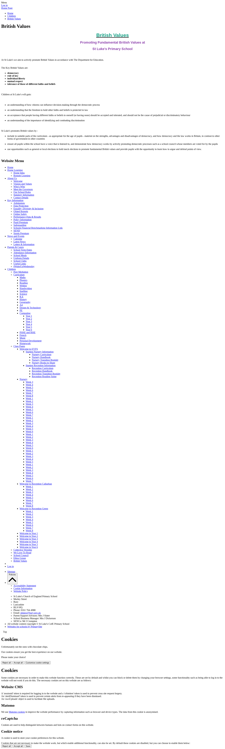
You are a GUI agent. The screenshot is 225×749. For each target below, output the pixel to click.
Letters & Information (23, 244)
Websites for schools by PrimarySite (24, 626)
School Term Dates (22, 250)
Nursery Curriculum (41, 354)
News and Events (15, 236)
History (23, 299)
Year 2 (29, 318)
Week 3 (29, 382)
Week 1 (29, 398)
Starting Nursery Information (40, 351)
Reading (24, 283)
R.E (21, 296)
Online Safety (20, 214)
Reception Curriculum (42, 368)
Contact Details (20, 197)
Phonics (23, 280)
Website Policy (20, 591)
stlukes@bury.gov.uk (30, 613)
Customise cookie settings (37, 663)
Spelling (24, 291)
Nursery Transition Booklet (45, 360)
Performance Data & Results (27, 217)
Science (23, 294)
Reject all (6, 663)
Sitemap (11, 571)
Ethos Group (19, 558)
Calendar (17, 239)
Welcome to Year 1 (29, 533)
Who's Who (19, 186)
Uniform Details (21, 258)
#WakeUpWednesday (23, 266)
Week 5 (29, 387)
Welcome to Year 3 (29, 539)
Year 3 (29, 321)
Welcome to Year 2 (29, 536)
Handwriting (26, 288)
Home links (19, 173)
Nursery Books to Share (43, 362)
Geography (25, 302)
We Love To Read (22, 552)
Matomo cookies (17, 712)
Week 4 (29, 384)
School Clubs (19, 261)
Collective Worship (22, 550)
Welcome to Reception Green (34, 508)
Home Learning (15, 170)
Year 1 (29, 316)
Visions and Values (22, 184)
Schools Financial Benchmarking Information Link (38, 228)
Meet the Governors (23, 189)
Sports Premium (21, 233)
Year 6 (29, 329)
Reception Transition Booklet (46, 373)
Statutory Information (23, 195)
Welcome (17, 181)
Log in (4, 5)
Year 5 (29, 327)
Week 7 (29, 393)
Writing (23, 285)
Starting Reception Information (41, 365)
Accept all (18, 663)
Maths (23, 277)
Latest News (19, 241)
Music (23, 338)
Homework (25, 343)
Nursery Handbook (41, 357)
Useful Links (19, 263)
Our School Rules (22, 192)
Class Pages (19, 346)
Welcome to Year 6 (29, 547)
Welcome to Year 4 (29, 541)
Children (11, 16)
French (23, 335)
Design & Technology (30, 307)
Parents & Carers (15, 247)
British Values (14, 18)
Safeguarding (19, 225)
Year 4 (29, 324)
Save (28, 746)
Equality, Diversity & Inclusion (28, 208)
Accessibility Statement (24, 585)
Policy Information (22, 219)
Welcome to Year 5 (29, 544)
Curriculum (18, 274)
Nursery (23, 379)
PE (21, 310)
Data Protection (20, 206)
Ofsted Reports (20, 211)
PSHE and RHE (28, 332)
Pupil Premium (20, 222)
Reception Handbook (42, 371)
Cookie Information (22, 588)
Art (21, 305)
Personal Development (30, 340)
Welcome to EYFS (29, 349)
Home (10, 13)
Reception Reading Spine (44, 376)
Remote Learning (21, 175)
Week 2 (29, 401)
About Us (12, 178)
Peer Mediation (20, 272)
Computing (25, 313)
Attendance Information (24, 252)
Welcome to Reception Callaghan (36, 484)
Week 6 (29, 390)
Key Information (15, 200)
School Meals (20, 255)
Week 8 (29, 395)
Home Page (7, 8)
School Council (20, 555)
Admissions (19, 203)
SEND (16, 230)
